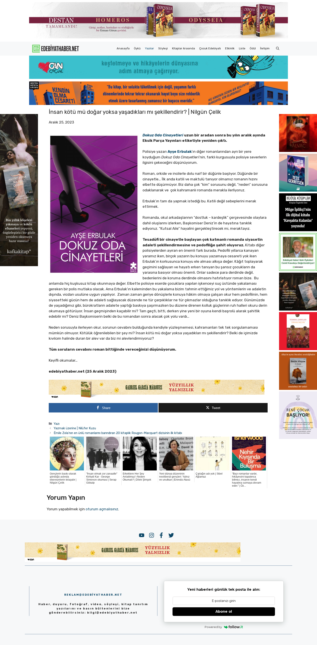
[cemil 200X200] (298, 269)
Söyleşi (163, 48)
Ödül (253, 48)
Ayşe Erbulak (180, 151)
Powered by (213, 627)
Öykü (137, 48)
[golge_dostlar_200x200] (298, 190)
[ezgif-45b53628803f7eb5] (158, 77)
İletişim (265, 48)
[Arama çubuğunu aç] (278, 48)
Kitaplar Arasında (183, 48)
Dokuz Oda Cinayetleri (163, 135)
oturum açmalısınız (102, 509)
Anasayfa (123, 48)
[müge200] (298, 230)
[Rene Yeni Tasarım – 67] (298, 438)
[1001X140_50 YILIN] (158, 37)
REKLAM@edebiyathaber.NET (93, 594)
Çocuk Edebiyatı (210, 48)
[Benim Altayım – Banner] (298, 388)
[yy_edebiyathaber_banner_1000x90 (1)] (156, 398)
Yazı (57, 424)
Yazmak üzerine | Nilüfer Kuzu (75, 428)
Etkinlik (230, 48)
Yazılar (149, 48)
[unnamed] (298, 150)
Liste (242, 48)
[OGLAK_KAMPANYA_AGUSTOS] (298, 349)
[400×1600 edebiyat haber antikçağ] (19, 265)
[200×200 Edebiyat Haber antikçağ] (298, 309)
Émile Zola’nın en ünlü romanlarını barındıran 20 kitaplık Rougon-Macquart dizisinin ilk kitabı (118, 433)
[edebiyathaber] (158, 104)
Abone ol (223, 611)
